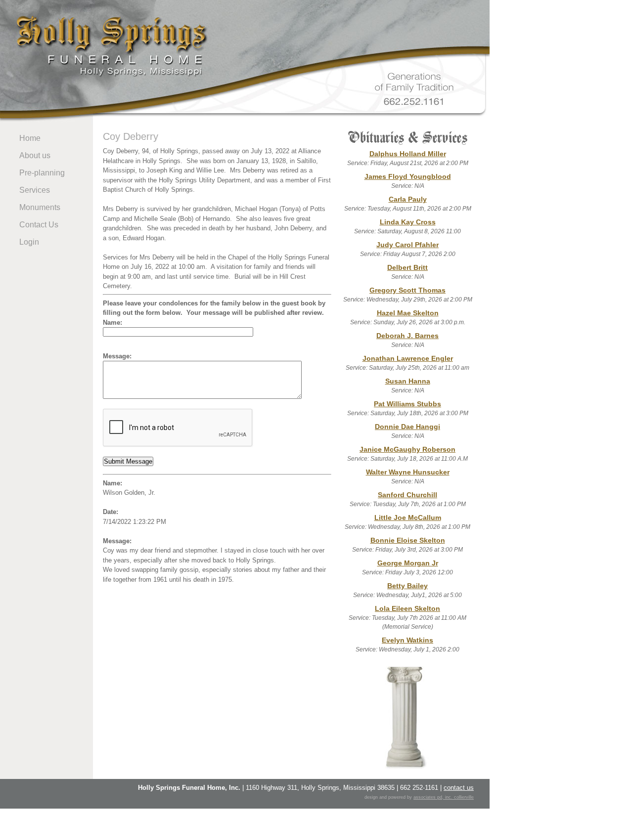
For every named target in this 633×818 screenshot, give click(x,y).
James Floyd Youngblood (407, 176)
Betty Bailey (407, 586)
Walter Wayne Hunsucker (408, 472)
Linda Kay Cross (408, 222)
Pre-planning (42, 173)
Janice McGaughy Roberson (407, 449)
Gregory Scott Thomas (407, 290)
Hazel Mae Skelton (408, 313)
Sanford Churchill (407, 495)
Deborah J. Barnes (407, 336)
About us (34, 155)
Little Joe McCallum (407, 517)
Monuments (39, 207)
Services (34, 190)
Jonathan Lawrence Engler (407, 358)
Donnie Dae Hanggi (407, 427)
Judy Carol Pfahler (407, 245)
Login (29, 242)
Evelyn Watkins (407, 640)
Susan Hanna (407, 381)
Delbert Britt (407, 267)
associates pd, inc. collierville (443, 797)
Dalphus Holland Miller (407, 154)
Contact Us (38, 224)
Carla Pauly (408, 199)
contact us (459, 787)
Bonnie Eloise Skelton (407, 540)
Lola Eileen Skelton (407, 608)
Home (30, 138)
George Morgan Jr (407, 563)
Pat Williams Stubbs (407, 404)
